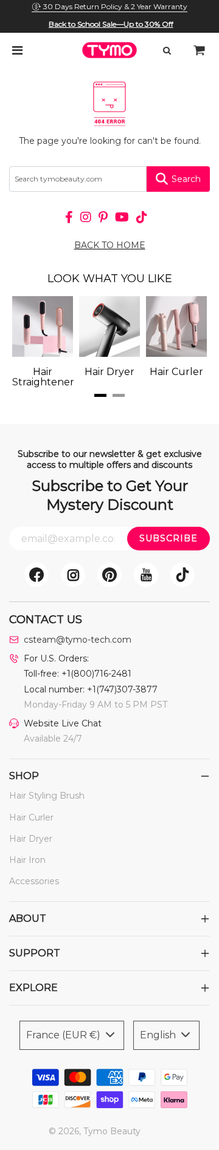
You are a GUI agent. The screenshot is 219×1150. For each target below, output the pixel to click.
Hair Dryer (30, 838)
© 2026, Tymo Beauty (95, 1131)
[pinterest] (109, 575)
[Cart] (199, 50)
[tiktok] (182, 575)
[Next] (176, 342)
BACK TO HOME (109, 245)
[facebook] (36, 575)
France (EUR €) (64, 1035)
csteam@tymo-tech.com (77, 639)
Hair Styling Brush (47, 795)
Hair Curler (31, 817)
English (159, 1035)
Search (186, 179)
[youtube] (146, 575)
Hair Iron (27, 859)
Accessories (34, 881)
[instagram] (73, 575)
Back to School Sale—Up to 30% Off (111, 24)
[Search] (166, 50)
